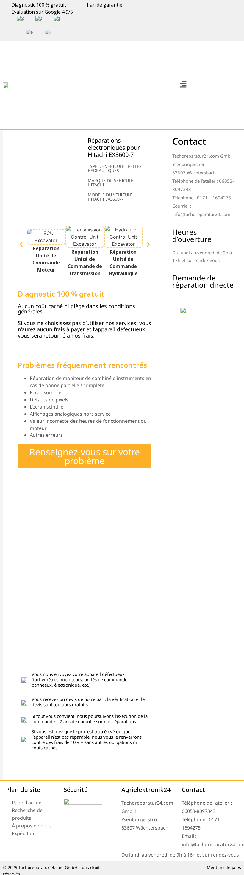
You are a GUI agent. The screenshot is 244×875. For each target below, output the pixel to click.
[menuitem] (20, 19)
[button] (183, 84)
